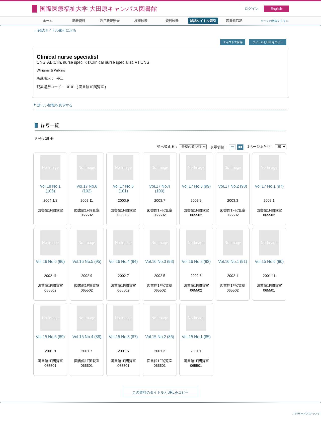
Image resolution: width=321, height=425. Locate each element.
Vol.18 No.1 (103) (50, 188)
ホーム (48, 21)
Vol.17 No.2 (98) (232, 186)
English (276, 9)
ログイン (252, 9)
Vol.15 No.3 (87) (123, 337)
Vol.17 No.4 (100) (159, 188)
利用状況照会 (110, 21)
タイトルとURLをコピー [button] (268, 42)
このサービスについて (306, 413)
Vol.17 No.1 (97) (269, 186)
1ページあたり (258, 147)
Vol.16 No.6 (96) (50, 261)
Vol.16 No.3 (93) (159, 261)
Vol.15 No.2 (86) (159, 337)
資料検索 (172, 21)
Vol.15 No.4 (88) (86, 337)
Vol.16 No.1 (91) (232, 261)
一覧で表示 (232, 147)
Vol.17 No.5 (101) (123, 188)
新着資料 (78, 21)
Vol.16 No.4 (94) (123, 261)
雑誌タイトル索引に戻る (57, 30)
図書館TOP (234, 21)
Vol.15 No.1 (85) (196, 337)
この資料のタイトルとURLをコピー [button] (160, 392)
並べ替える (166, 147)
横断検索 (140, 21)
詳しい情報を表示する (54, 105)
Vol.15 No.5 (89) (50, 337)
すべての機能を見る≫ (274, 20)
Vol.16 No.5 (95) (86, 261)
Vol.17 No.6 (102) (86, 188)
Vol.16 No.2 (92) (196, 261)
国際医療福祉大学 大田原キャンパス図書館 (98, 8)
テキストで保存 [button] (233, 42)
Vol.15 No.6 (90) (269, 261)
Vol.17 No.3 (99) (196, 186)
